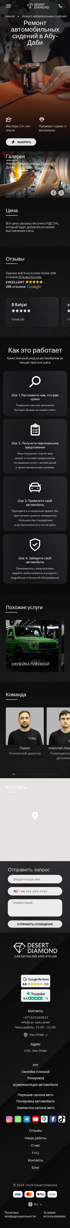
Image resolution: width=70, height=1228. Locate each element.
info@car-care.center (35, 1022)
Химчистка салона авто (35, 1107)
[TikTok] (61, 1119)
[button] (35, 815)
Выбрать (24, 142)
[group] (32, 646)
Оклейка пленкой (36, 1071)
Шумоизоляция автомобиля (35, 1084)
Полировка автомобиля (35, 1101)
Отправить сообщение (35, 924)
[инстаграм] (9, 1119)
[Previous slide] (53, 193)
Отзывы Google (29, 277)
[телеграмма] (26, 1119)
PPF (35, 1065)
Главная (9, 16)
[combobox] (19, 891)
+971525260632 (60, 6)
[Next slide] (61, 193)
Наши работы (35, 1138)
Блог (35, 1167)
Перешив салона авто (35, 1094)
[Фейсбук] (53, 1119)
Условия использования (55, 1214)
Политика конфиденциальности (20, 1214)
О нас (35, 1145)
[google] (44, 1119)
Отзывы (35, 1130)
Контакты (35, 1160)
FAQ (35, 1152)
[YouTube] (35, 1119)
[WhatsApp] (18, 1119)
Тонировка (35, 1078)
